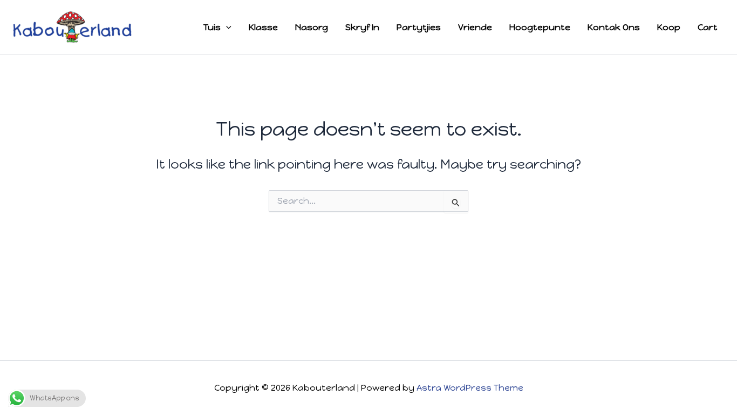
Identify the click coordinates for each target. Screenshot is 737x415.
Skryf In (362, 27)
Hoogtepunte (539, 27)
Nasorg (311, 27)
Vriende (475, 27)
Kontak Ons (614, 27)
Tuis (212, 27)
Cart (708, 27)
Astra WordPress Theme (470, 388)
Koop (668, 27)
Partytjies (419, 27)
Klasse (263, 27)
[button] (226, 27)
